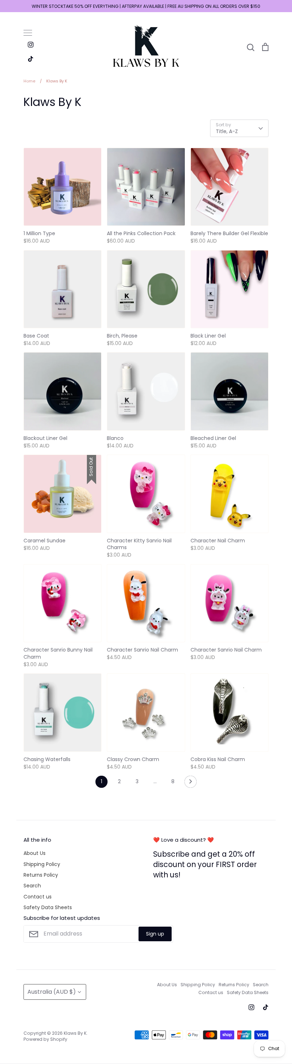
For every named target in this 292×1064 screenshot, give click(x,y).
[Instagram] (31, 44)
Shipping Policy (42, 864)
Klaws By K (75, 1033)
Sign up (155, 933)
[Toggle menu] (28, 32)
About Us (35, 853)
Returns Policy (41, 874)
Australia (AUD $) (51, 992)
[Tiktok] (31, 59)
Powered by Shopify (45, 1039)
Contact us (38, 896)
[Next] (190, 783)
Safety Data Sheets (48, 907)
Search (32, 885)
